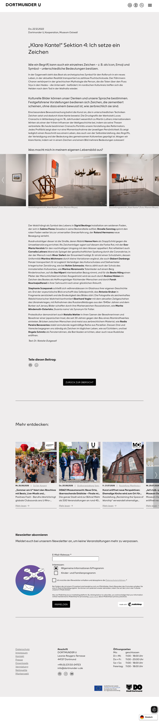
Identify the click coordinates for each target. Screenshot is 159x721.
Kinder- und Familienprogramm (78, 572)
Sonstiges (99, 485)
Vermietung (21, 666)
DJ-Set (36, 485)
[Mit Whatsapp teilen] (36, 365)
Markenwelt (22, 673)
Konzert (43, 485)
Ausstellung (124, 485)
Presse (19, 659)
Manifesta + (135, 485)
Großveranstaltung (85, 485)
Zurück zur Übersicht (79, 382)
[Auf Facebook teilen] (30, 365)
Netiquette (21, 670)
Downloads (21, 663)
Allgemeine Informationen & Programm (82, 568)
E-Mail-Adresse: (61, 554)
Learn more (93, 597)
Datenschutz (22, 649)
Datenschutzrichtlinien (115, 580)
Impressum (21, 652)
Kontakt (19, 656)
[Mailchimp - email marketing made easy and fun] (131, 604)
